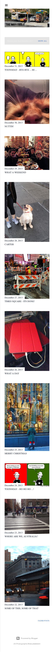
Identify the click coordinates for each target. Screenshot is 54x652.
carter (9, 244)
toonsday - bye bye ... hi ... (21, 69)
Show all (42, 41)
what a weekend (15, 172)
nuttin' (9, 126)
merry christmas (16, 453)
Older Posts (43, 620)
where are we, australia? (21, 536)
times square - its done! (20, 301)
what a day (12, 373)
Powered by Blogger (29, 638)
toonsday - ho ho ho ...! (19, 488)
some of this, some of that (21, 608)
